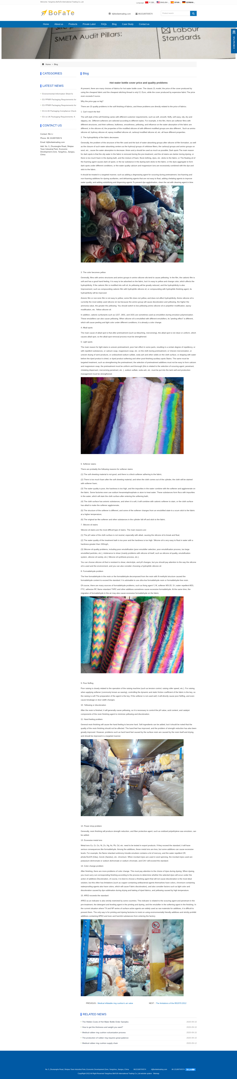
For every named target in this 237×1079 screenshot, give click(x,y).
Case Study (127, 24)
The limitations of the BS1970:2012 (171, 1003)
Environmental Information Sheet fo (57, 94)
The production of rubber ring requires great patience (105, 1038)
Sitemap (156, 1073)
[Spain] (175, 3)
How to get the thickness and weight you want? (102, 1027)
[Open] (234, 41)
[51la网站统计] (190, 1069)
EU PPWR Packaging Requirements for (59, 99)
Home (46, 24)
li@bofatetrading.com (121, 14)
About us (58, 24)
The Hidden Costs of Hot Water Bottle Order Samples (105, 1022)
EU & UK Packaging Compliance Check (59, 111)
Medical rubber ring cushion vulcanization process (104, 1032)
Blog (114, 24)
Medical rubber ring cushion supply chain (100, 1043)
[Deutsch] (187, 3)
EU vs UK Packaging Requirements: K (58, 117)
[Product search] (193, 13)
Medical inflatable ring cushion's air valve (115, 1003)
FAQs (104, 24)
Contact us (144, 24)
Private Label (89, 24)
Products (73, 24)
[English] (162, 3)
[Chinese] (149, 3)
